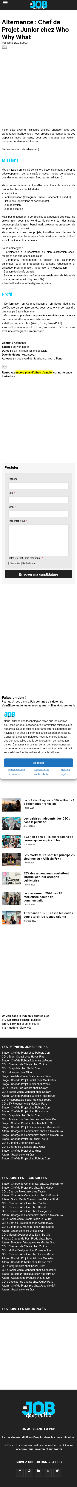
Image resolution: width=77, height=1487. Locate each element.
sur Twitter (55, 1449)
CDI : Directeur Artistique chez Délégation (26, 1211)
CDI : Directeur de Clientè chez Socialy (25, 1088)
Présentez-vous (17, 520)
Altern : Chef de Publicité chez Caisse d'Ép (27, 1262)
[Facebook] (20, 1473)
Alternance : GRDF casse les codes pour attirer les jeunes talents (48, 914)
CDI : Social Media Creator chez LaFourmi (27, 1219)
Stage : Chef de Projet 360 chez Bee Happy (27, 1187)
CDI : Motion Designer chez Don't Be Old (26, 1234)
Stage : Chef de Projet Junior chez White (26, 1084)
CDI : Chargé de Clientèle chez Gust (23, 1146)
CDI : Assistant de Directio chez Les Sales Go (29, 1119)
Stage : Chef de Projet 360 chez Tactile (25, 1139)
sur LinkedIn (37, 1449)
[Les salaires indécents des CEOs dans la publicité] (11, 823)
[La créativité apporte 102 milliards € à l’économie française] (11, 805)
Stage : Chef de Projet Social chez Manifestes (29, 1080)
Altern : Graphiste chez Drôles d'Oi (22, 1230)
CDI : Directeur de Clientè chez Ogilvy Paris (27, 1281)
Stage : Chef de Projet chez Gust (21, 1150)
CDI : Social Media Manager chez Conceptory (29, 1270)
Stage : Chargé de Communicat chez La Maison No (32, 1135)
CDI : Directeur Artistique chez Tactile (24, 1203)
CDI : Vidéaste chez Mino (17, 1072)
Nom (11, 492)
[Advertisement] (38, 89)
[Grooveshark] (29, 1473)
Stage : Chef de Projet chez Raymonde (25, 1111)
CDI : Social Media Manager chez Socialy (26, 1092)
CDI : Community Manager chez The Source (28, 1226)
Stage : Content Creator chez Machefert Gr (27, 1123)
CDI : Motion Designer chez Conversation (26, 1250)
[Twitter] (57, 1473)
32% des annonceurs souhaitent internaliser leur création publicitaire (46, 877)
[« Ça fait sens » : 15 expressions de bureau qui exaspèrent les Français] (11, 841)
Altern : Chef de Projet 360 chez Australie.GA (28, 1285)
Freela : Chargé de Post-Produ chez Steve (27, 1238)
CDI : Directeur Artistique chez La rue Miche (28, 1254)
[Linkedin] (38, 1473)
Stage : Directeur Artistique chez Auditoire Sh (28, 1274)
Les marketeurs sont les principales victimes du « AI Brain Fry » (49, 856)
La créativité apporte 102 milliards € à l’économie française (49, 802)
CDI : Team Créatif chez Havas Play (23, 1056)
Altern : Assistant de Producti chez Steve (26, 1277)
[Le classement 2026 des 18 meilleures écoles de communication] (11, 898)
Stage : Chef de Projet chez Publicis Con (26, 1052)
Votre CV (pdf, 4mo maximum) (25, 558)
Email (12, 506)
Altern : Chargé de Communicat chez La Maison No (32, 1131)
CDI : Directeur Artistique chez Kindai (24, 1207)
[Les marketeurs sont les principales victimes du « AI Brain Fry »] (11, 859)
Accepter (38, 762)
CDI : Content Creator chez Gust (21, 1143)
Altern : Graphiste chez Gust (18, 1154)
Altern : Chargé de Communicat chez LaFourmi (30, 1195)
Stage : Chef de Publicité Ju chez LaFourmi (27, 1060)
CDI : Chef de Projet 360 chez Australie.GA (27, 1223)
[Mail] (48, 1473)
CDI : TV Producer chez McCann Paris (24, 1103)
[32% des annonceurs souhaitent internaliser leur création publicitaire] (11, 878)
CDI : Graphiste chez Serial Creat (21, 1068)
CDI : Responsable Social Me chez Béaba (26, 1099)
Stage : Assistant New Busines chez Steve (27, 1076)
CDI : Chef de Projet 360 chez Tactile (24, 1191)
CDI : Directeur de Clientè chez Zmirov (24, 1064)
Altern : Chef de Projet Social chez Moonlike (28, 1258)
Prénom (13, 478)
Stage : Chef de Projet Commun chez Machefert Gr (32, 1127)
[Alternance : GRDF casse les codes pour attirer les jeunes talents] (11, 917)
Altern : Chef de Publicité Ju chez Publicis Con (29, 1095)
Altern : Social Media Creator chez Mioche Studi (30, 1199)
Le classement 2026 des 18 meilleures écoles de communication (43, 897)
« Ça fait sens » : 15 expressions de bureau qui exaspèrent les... (48, 838)
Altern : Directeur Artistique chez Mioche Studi (29, 1242)
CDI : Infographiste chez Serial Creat (23, 1266)
